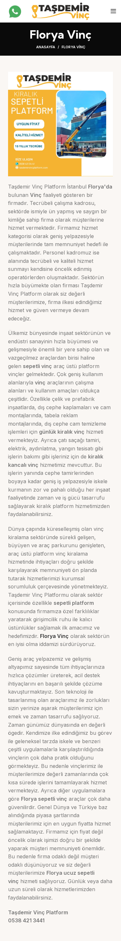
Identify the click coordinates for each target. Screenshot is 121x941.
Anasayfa (45, 47)
